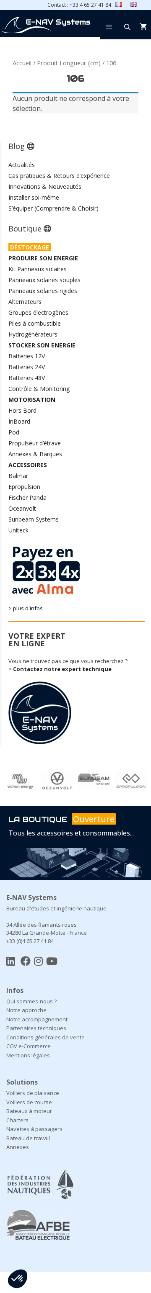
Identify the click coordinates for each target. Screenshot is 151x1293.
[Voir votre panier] (143, 26)
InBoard (19, 421)
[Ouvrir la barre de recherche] (127, 26)
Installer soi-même (33, 197)
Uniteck (18, 530)
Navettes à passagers (34, 1129)
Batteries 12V (26, 356)
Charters (17, 1120)
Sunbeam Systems (33, 519)
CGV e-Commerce (28, 1046)
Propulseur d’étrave (34, 443)
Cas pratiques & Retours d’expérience (59, 176)
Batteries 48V (26, 378)
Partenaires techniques (36, 1028)
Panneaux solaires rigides (42, 291)
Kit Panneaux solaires (37, 269)
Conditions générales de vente (45, 1037)
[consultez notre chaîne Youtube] (51, 961)
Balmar (18, 476)
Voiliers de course (29, 1102)
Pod (13, 432)
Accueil (22, 63)
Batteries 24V (26, 367)
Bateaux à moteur (29, 1111)
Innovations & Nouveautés (44, 186)
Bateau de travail (28, 1138)
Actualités (21, 165)
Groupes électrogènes (38, 312)
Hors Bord (22, 410)
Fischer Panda (27, 497)
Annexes (17, 1147)
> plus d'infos (25, 608)
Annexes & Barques (35, 454)
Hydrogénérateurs (32, 334)
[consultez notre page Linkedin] (10, 961)
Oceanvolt (22, 508)
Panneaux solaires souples (44, 280)
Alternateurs (25, 302)
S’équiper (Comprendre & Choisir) (53, 208)
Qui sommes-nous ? (31, 1001)
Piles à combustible (34, 323)
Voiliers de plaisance (32, 1093)
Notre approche (26, 1010)
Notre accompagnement (37, 1019)
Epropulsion (24, 487)
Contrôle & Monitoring (39, 389)
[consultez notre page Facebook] (26, 961)
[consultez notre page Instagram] (38, 961)
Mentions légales (28, 1055)
